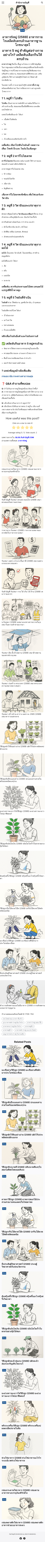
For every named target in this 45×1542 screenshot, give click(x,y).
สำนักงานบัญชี (22, 2)
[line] (24, 1538)
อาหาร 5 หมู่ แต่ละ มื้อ (34, 1022)
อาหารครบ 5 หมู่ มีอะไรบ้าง (12, 1026)
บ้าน (22, 30)
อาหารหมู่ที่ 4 (7, 1030)
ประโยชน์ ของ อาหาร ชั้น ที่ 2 (13, 1019)
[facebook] (20, 1538)
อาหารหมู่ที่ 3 (29, 1026)
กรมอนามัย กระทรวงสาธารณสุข (17, 376)
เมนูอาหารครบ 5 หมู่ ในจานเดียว (13, 1034)
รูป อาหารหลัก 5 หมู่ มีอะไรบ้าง (13, 1022)
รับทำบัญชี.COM (13, 1534)
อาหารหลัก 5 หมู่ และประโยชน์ (25, 1030)
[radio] (14, 427)
